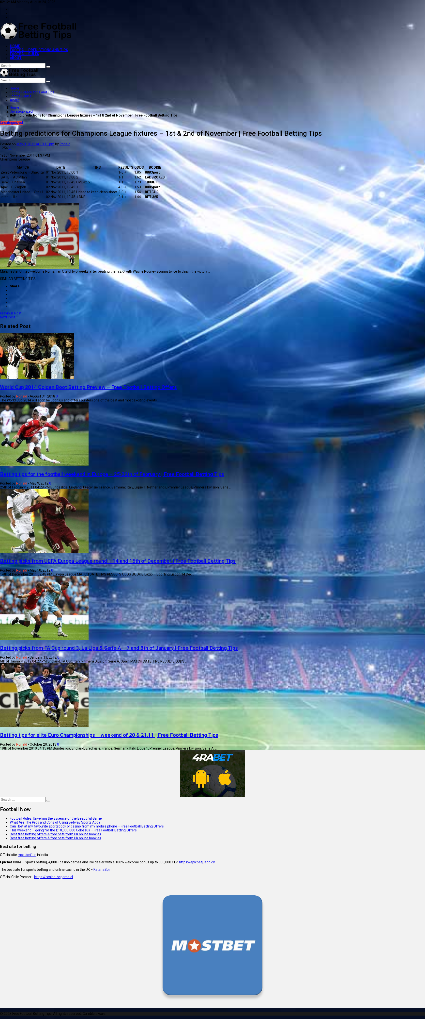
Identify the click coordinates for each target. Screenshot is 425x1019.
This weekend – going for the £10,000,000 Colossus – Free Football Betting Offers (73, 830)
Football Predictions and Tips (39, 50)
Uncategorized (21, 111)
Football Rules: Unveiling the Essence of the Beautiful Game (56, 818)
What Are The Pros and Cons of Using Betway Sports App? (55, 822)
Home (15, 46)
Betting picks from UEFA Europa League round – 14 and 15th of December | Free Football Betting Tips (118, 561)
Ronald (65, 144)
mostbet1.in (27, 855)
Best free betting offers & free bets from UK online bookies (55, 834)
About (16, 58)
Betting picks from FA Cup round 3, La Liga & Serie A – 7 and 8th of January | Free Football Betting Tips (119, 648)
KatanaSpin (102, 869)
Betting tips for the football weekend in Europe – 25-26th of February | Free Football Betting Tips (112, 474)
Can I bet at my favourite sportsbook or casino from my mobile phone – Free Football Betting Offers (87, 826)
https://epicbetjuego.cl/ (197, 862)
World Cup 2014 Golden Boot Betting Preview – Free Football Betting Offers (88, 387)
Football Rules (24, 54)
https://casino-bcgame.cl (53, 877)
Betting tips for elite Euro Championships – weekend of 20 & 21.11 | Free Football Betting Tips (109, 735)
